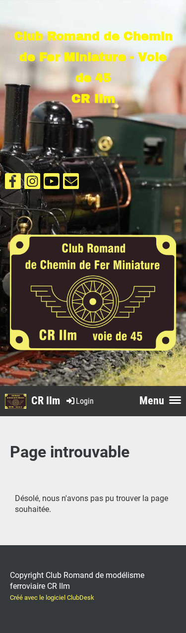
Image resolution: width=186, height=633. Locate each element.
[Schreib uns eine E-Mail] (71, 183)
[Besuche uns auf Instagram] (32, 183)
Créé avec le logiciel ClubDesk (52, 597)
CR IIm (45, 400)
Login (85, 401)
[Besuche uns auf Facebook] (13, 183)
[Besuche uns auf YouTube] (52, 183)
